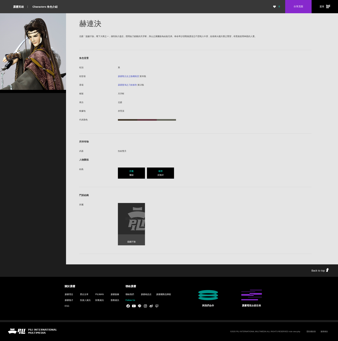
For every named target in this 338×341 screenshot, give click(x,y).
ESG (67, 306)
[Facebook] (128, 306)
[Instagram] (145, 306)
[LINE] (140, 306)
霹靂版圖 (115, 294)
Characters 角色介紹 (45, 6)
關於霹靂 (70, 286)
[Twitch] (157, 306)
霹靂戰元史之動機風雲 (128, 76)
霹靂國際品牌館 (163, 294)
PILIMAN (99, 294)
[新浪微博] (151, 306)
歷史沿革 (84, 294)
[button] (325, 6)
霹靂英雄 (18, 6)
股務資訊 (115, 300)
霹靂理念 (69, 294)
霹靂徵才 (69, 300)
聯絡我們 (130, 294)
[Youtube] (134, 306)
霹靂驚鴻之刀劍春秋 (127, 85)
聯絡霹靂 (131, 286)
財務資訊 (99, 300)
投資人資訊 (85, 300)
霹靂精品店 (146, 294)
